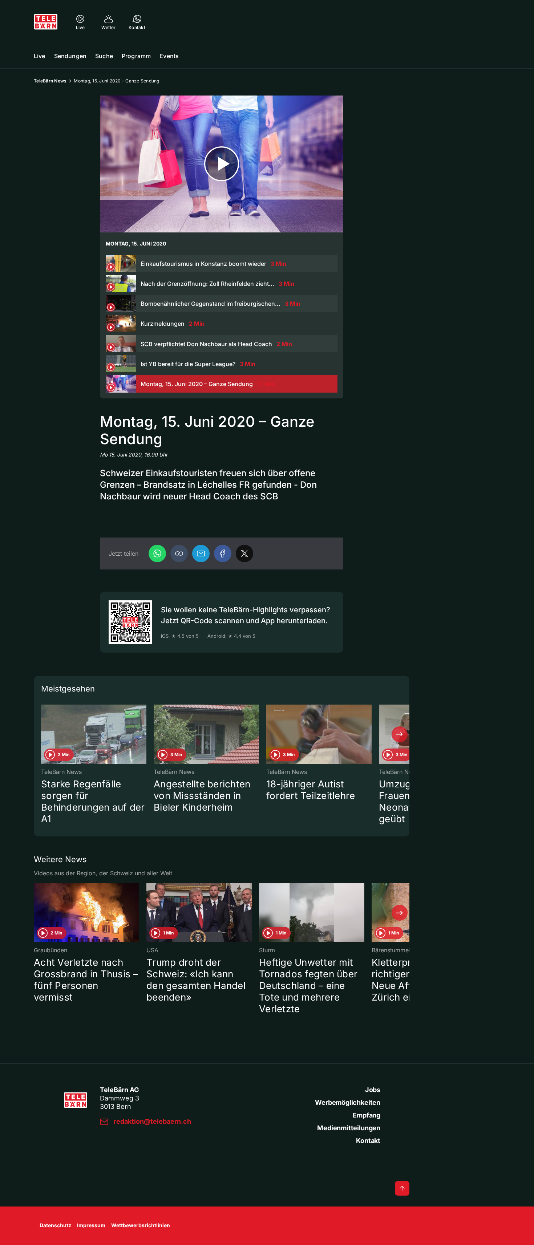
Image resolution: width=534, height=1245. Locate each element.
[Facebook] (222, 553)
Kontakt (368, 1140)
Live (39, 56)
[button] (179, 553)
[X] (244, 553)
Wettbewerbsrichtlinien (140, 1225)
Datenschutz (55, 1225)
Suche (104, 56)
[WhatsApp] (157, 553)
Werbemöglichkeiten (347, 1102)
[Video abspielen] (221, 164)
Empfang (366, 1115)
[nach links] (44, 734)
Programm (136, 56)
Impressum (91, 1225)
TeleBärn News (50, 81)
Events (169, 56)
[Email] (201, 553)
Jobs (372, 1090)
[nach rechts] (400, 734)
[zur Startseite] (45, 22)
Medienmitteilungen (348, 1128)
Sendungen (70, 56)
